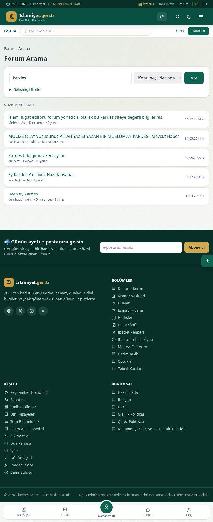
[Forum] (162, 16)
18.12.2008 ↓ (195, 177)
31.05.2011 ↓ (195, 139)
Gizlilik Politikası (132, 414)
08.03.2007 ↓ (195, 196)
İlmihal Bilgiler (23, 406)
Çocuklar (125, 361)
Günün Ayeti (21, 457)
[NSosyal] (43, 311)
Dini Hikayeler (22, 414)
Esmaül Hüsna (130, 310)
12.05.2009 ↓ (195, 158)
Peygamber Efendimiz (29, 392)
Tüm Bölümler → (24, 421)
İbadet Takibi (21, 465)
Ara (194, 78)
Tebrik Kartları (130, 368)
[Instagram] (31, 311)
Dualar (124, 303)
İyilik (14, 450)
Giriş (180, 31)
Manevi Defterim (132, 346)
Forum (10, 31)
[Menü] (201, 16)
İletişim (183, 4)
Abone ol (197, 247)
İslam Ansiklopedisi (27, 428)
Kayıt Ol (198, 31)
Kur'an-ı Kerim (130, 288)
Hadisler (125, 317)
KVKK (122, 406)
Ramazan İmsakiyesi (135, 339)
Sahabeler (19, 399)
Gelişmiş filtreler (27, 89)
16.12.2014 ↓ (195, 119)
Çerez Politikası (131, 421)
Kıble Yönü (127, 324)
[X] (20, 311)
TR (197, 4)
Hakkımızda (166, 4)
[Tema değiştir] (189, 16)
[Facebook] (9, 311)
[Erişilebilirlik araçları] (207, 261)
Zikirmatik (19, 435)
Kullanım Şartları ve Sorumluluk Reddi (151, 428)
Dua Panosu (20, 443)
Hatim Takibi (128, 353)
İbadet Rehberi (131, 332)
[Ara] (177, 16)
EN (205, 4)
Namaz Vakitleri (131, 295)
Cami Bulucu (21, 472)
